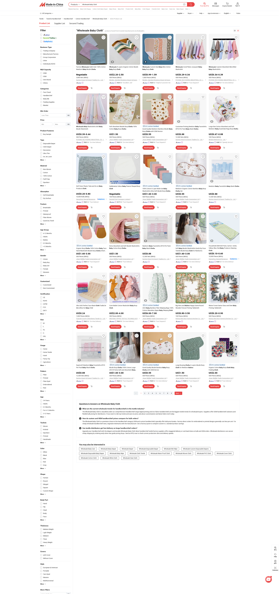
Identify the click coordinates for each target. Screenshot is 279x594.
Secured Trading (76, 23)
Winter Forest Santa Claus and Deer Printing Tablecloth (222, 306)
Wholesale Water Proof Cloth (160, 453)
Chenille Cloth (156, 9)
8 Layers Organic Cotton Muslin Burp (123, 68)
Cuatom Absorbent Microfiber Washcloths (222, 68)
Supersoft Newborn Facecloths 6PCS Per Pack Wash (90, 366)
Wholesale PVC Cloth (204, 453)
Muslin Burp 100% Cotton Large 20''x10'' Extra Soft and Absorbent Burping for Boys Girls (122, 368)
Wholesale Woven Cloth (183, 453)
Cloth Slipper (146, 9)
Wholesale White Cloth (109, 458)
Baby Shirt (121, 9)
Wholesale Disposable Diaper (148, 449)
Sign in (237, 6)
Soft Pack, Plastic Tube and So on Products (89, 187)
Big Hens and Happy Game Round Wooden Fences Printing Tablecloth (190, 306)
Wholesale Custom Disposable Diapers (196, 449)
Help (200, 13)
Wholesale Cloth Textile (137, 453)
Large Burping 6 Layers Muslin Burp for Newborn (190, 366)
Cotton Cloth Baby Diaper (100, 9)
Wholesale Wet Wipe (170, 449)
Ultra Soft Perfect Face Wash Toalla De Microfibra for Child (91, 306)
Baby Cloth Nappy (85, 9)
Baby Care (165, 9)
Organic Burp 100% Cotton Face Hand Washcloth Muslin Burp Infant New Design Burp (91, 249)
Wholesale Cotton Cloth (89, 458)
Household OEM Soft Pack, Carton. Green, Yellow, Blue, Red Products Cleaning (223, 248)
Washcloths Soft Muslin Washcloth (89, 127)
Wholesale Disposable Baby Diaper (92, 453)
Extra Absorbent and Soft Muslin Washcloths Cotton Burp (124, 247)
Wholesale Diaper (127, 449)
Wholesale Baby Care (88, 449)
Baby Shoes (112, 9)
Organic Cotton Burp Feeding (221, 368)
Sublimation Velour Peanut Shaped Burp (124, 187)
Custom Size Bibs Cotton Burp (156, 68)
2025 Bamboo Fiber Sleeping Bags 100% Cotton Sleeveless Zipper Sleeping (157, 309)
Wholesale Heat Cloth (130, 458)
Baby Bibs (138, 9)
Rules (238, 13)
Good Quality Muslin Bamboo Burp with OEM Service (156, 368)
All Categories (46, 13)
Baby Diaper (180, 9)
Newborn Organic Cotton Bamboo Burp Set (191, 190)
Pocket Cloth (129, 9)
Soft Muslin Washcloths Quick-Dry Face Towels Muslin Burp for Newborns (191, 249)
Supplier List (59, 23)
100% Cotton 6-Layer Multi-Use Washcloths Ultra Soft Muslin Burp (156, 190)
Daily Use (172, 9)
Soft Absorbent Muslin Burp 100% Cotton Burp (123, 127)
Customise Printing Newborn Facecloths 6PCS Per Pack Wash (191, 127)
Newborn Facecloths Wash (224, 186)
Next (177, 393)
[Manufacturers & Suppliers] (51, 4)
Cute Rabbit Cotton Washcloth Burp (123, 306)
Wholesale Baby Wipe (117, 453)
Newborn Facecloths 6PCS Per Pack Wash (156, 247)
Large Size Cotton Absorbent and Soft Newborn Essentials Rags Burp (223, 127)
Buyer (190, 13)
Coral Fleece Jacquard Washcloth (189, 68)
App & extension (213, 13)
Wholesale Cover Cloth (224, 453)
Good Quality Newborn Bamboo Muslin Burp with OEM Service (157, 130)
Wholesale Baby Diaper (108, 449)
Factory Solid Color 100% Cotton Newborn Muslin (91, 68)
